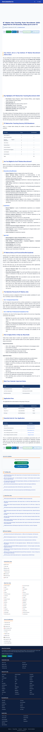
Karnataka (3, 683)
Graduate (3, 702)
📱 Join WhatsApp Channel (21, 462)
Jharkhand (31, 681)
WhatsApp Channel (27, 31)
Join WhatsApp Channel (28, 447)
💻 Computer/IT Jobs (7, 639)
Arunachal (31, 674)
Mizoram (31, 686)
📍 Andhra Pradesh (6, 585)
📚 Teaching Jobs (7, 575)
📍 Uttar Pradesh (6, 610)
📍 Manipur (5, 600)
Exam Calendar (4, 719)
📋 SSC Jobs (6, 566)
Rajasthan (16, 690)
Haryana (31, 679)
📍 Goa (23, 590)
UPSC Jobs (4, 662)
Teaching (3, 707)
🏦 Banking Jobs (6, 570)
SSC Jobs (24, 662)
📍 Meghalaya (24, 600)
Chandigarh (32, 676)
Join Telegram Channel (37, 447)
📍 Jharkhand (5, 595)
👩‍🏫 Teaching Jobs (7, 637)
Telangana (16, 692)
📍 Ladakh (23, 597)
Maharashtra (32, 685)
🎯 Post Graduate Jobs (8, 628)
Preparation (26, 721)
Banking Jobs (24, 664)
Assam (3, 676)
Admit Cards (4, 717)
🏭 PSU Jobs (6, 577)
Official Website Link (30, 430)
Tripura (31, 692)
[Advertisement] (21, 12)
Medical (21, 705)
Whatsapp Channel (31, 432)
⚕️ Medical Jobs (6, 635)
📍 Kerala (4, 597)
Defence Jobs (4, 666)
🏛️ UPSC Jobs (6, 564)
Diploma (3, 705)
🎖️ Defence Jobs (7, 571)
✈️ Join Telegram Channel (21, 466)
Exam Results (26, 715)
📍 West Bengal (5, 612)
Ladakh (31, 683)
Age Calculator (4, 724)
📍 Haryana (24, 592)
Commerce (4, 709)
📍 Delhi (4, 590)
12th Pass (21, 700)
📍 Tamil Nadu (24, 607)
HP (2, 681)
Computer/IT (22, 707)
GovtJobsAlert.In (7, 1)
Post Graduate (22, 702)
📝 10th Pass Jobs (7, 622)
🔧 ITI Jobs (6, 631)
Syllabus (25, 719)
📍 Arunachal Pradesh (25, 585)
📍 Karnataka (24, 595)
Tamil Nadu (4, 692)
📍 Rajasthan (24, 605)
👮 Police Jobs (6, 573)
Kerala (16, 683)
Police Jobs (24, 666)
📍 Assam (4, 587)
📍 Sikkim (5, 607)
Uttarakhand (17, 694)
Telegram (14, 31)
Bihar (16, 676)
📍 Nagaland (24, 602)
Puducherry (32, 688)
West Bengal (32, 694)
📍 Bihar (23, 587)
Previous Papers (5, 721)
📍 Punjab (5, 605)
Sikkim (31, 690)
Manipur (3, 686)
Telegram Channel (35, 31)
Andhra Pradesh (17, 674)
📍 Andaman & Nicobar (25, 612)
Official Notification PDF (31, 428)
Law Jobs (21, 709)
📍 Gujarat (5, 592)
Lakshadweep (4, 685)
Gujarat (16, 679)
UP (2, 694)
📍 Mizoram (5, 602)
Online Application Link (30, 425)
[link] (18, 32)
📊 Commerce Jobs (7, 641)
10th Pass (3, 700)
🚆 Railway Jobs (6, 568)
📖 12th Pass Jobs (7, 624)
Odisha (16, 688)
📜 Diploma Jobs (6, 633)
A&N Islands (4, 674)
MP (15, 685)
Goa (2, 679)
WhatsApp (9, 31)
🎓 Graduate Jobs (7, 626)
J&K (15, 681)
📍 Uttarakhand (24, 610)
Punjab (3, 690)
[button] (34, 1)
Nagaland (3, 688)
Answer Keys (26, 717)
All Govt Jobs (4, 715)
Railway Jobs (4, 664)
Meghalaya (17, 686)
